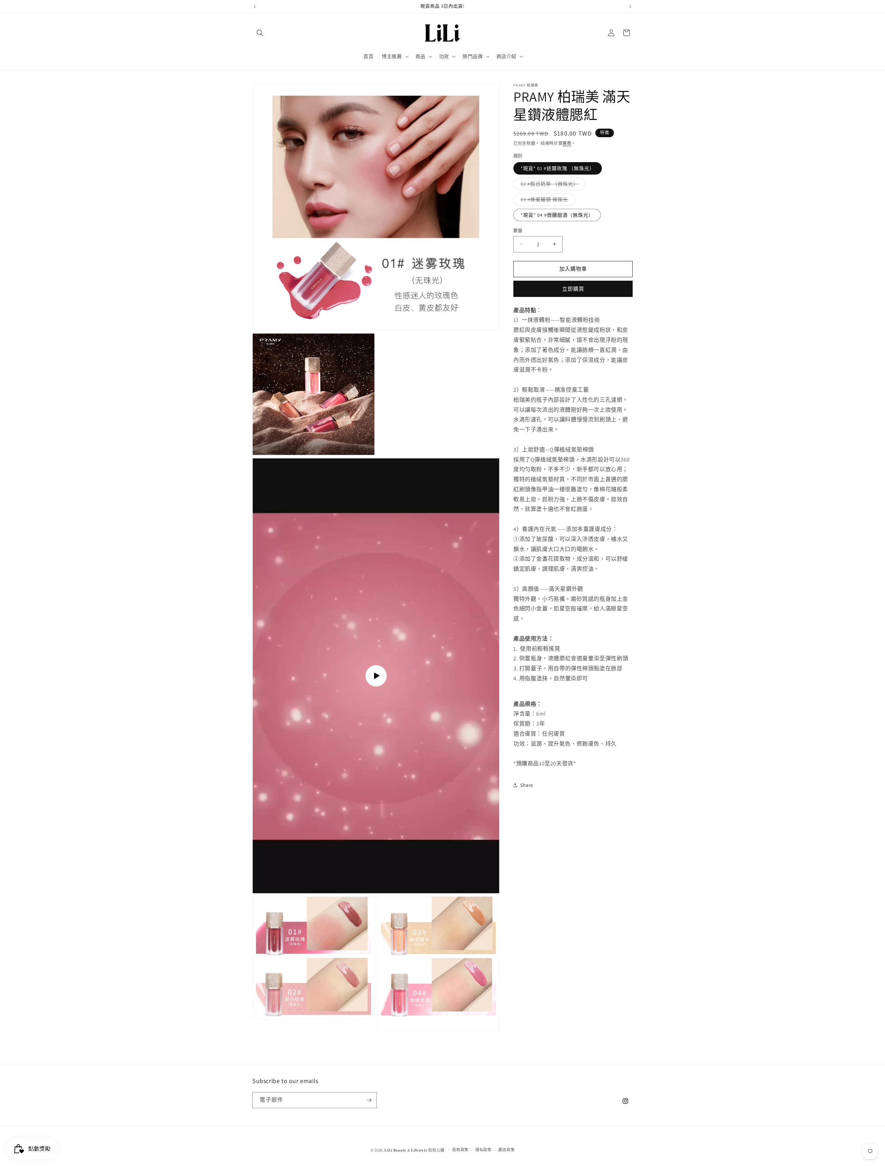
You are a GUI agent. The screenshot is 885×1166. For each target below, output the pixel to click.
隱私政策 (483, 1149)
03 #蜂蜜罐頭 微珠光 (547, 201)
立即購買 (573, 288)
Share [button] (526, 785)
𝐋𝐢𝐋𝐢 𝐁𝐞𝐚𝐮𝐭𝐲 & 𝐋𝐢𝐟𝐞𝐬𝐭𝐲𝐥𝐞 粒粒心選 (414, 1150)
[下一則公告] (630, 6)
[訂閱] (368, 1100)
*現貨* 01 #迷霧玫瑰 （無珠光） (558, 168)
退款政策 (460, 1149)
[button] (260, 32)
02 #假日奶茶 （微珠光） (552, 185)
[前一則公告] (254, 6)
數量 (518, 230)
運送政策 (506, 1149)
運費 (566, 143)
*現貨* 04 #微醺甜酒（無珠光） (557, 215)
